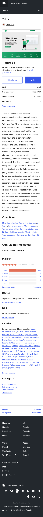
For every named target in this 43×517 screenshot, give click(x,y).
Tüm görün (37, 287)
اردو (27, 365)
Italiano (36, 351)
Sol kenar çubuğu (26, 229)
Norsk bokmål (32, 354)
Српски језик (34, 362)
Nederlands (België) (10, 357)
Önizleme (12, 80)
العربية (33, 329)
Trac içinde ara (8, 390)
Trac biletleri (7, 392)
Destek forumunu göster (11, 302)
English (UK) (6, 337)
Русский (5, 362)
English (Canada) (31, 335)
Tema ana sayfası (8, 106)
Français (5, 351)
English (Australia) (17, 335)
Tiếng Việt (34, 365)
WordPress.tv (9, 455)
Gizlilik (5, 435)
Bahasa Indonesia (26, 351)
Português (22, 359)
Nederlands (23, 357)
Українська (20, 365)
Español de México (26, 346)
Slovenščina (23, 362)
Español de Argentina (27, 340)
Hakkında (6, 423)
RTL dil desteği (30, 232)
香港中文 (11, 368)
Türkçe (12, 365)
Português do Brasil (9, 359)
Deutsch (33, 332)
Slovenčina (14, 362)
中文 (19, 368)
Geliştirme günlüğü (9, 384)
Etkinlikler (27, 447)
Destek (5, 447)
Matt (5, 467)
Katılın (25, 443)
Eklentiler (26, 431)
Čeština (20, 332)
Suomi (16, 348)
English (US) (35, 337)
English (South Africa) (10, 340)
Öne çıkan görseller (15, 226)
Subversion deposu (9, 387)
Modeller (26, 435)
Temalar (5, 10)
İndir (33, 80)
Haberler (5, 427)
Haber (36, 229)
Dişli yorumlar (22, 235)
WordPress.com (10, 462)
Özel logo (32, 223)
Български (6, 332)
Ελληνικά (5, 335)
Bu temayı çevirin (8, 373)
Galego (12, 351)
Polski (30, 357)
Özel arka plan (12, 223)
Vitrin (25, 423)
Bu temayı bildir (8, 318)
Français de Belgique (27, 348)
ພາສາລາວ (11, 354)
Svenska (5, 365)
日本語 (4, 354)
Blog (4, 223)
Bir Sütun (5, 232)
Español (15, 346)
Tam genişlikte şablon (10, 229)
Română (30, 359)
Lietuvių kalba (21, 354)
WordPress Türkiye (16, 485)
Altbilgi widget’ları (30, 226)
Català (14, 332)
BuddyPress (8, 475)
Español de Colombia (24, 343)
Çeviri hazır (32, 235)
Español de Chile (8, 343)
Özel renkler (23, 223)
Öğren (4, 443)
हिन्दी (17, 351)
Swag (26, 455)
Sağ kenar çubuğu (17, 232)
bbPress (7, 471)
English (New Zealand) (20, 337)
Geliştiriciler (7, 451)
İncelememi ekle (8, 287)
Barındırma (6, 431)
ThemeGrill (10, 25)
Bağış (26, 451)
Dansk (26, 332)
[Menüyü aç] (39, 3)
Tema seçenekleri (9, 235)
